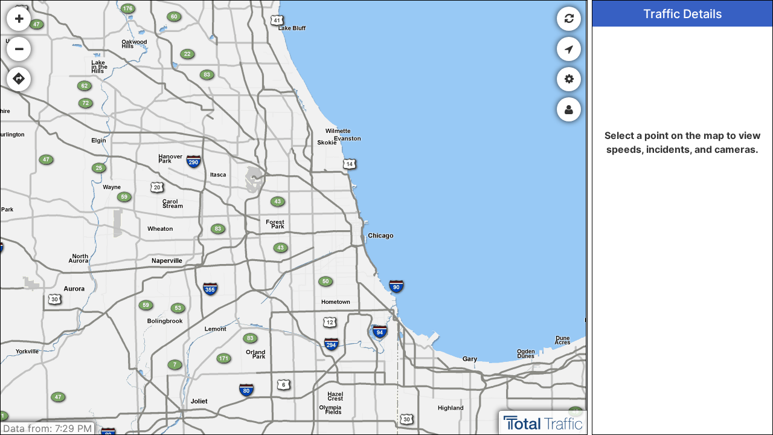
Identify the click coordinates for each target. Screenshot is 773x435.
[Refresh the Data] (569, 19)
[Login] (569, 109)
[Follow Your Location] (569, 49)
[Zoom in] (19, 19)
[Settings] (569, 79)
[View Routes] (19, 79)
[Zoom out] (19, 49)
